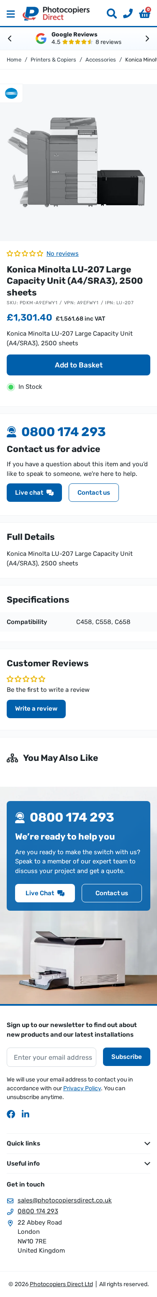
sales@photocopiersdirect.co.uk (65, 1200)
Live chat (29, 492)
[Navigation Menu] (11, 13)
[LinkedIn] (26, 1114)
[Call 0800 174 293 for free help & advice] (125, 14)
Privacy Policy (82, 1088)
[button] (144, 14)
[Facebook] (11, 1114)
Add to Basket (79, 365)
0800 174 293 (38, 1211)
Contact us (93, 492)
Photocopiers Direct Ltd (56, 13)
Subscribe (126, 1057)
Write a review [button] (36, 708)
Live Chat (40, 893)
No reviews (62, 253)
